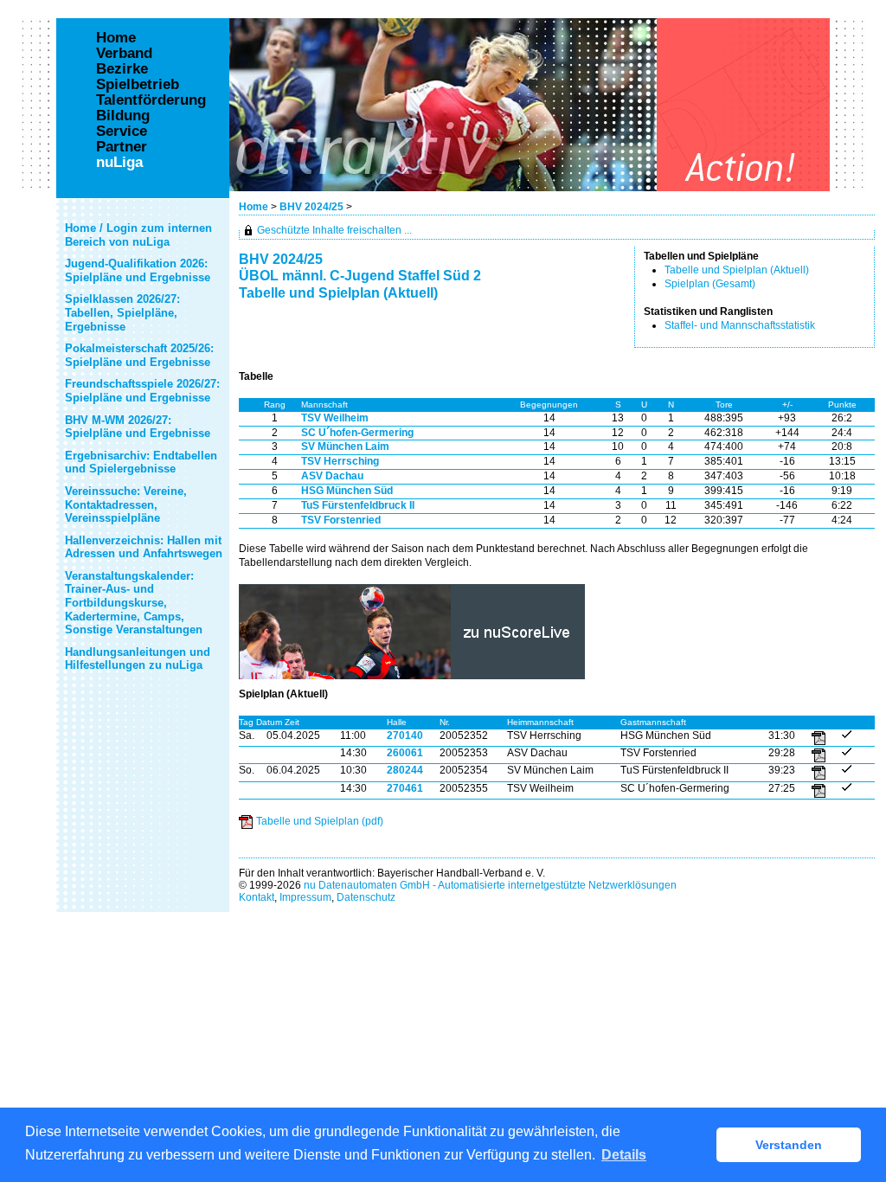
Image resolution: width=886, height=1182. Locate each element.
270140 (405, 735)
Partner (121, 147)
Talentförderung (151, 100)
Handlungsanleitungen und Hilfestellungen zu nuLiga (137, 659)
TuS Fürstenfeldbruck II (357, 505)
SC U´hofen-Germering (357, 433)
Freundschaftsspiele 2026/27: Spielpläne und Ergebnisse (142, 390)
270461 (405, 788)
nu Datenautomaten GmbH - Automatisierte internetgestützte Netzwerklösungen (490, 885)
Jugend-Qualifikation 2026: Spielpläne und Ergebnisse (137, 270)
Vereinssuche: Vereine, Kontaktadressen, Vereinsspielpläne (126, 504)
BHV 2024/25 (312, 207)
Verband (124, 53)
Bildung (123, 116)
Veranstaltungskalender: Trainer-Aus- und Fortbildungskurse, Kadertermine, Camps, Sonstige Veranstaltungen (133, 602)
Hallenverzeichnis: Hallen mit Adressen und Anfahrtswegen (143, 547)
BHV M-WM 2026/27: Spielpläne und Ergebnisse (137, 427)
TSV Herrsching (340, 461)
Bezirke (122, 69)
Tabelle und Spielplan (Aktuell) (736, 270)
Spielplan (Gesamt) (709, 284)
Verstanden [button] (788, 1145)
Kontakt (256, 897)
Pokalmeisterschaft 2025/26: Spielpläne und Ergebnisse (139, 355)
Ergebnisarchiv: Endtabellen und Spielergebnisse (141, 462)
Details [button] (623, 1154)
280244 (405, 770)
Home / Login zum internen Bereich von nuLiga (138, 235)
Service (121, 131)
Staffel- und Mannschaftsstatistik (739, 325)
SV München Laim (345, 446)
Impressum (305, 897)
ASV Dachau (332, 476)
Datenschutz (366, 897)
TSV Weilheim (335, 418)
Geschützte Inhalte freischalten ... (334, 230)
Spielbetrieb (137, 85)
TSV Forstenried (341, 520)
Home (253, 207)
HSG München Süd (347, 491)
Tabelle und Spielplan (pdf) (319, 821)
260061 (405, 753)
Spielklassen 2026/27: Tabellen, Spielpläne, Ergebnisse (122, 312)
